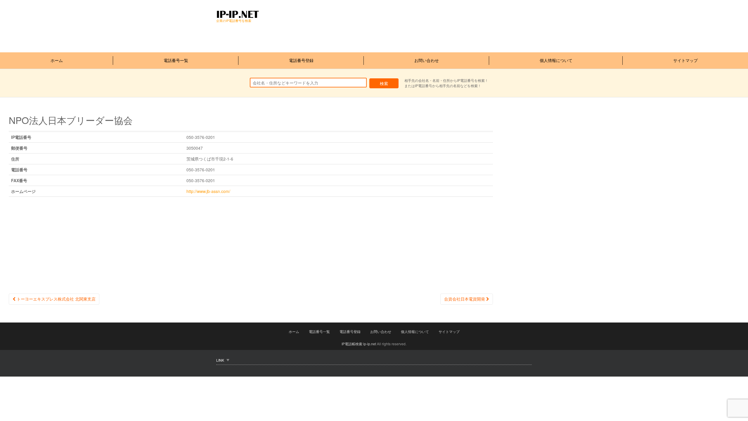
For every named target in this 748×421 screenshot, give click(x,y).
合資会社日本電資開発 (465, 299)
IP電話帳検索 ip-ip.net (359, 343)
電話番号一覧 (176, 60)
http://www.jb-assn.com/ (208, 191)
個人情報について (556, 60)
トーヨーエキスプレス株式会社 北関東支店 (55, 299)
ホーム (57, 60)
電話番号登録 (301, 60)
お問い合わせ (426, 60)
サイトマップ (685, 60)
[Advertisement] (322, 36)
